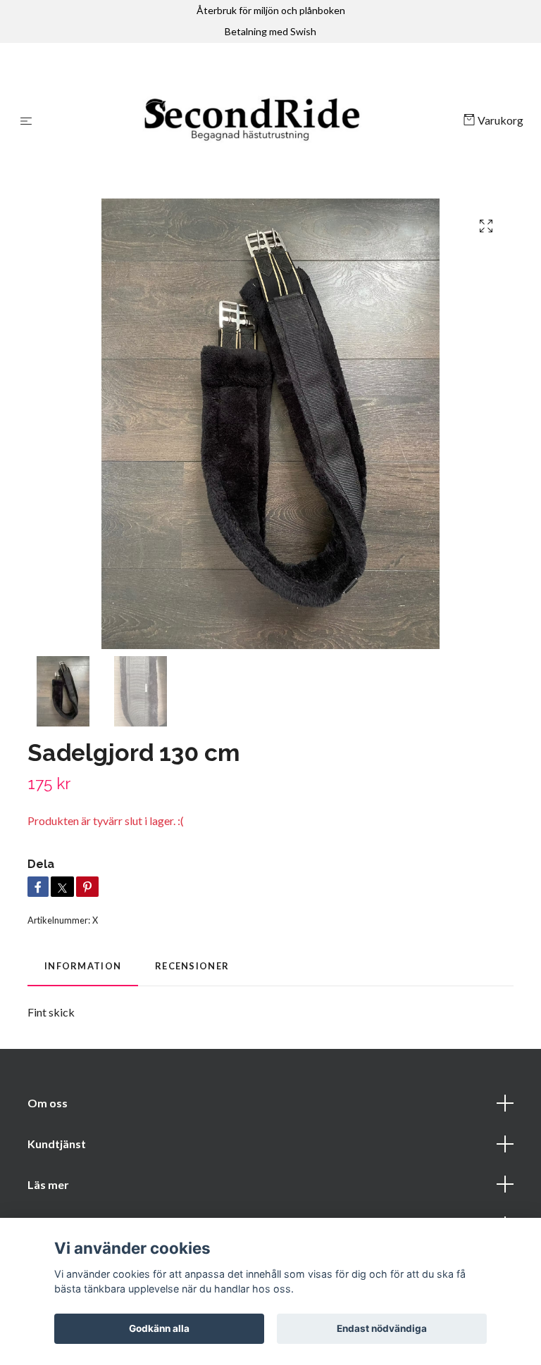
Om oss (47, 1105)
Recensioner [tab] (192, 968)
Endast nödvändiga (382, 1328)
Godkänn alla (159, 1328)
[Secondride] (250, 122)
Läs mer (48, 1187)
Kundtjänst (56, 1146)
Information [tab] (82, 968)
